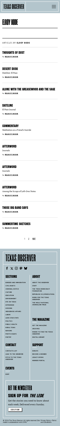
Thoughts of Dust (13, 53)
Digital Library (38, 337)
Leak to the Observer (14, 354)
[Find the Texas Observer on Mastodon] (21, 268)
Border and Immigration (16, 282)
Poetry (8, 337)
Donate (35, 351)
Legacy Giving (37, 357)
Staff (34, 286)
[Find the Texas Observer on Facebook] (7, 268)
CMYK (24, 422)
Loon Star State (12, 318)
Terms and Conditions (48, 421)
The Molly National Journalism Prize (40, 304)
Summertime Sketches (16, 224)
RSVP (7, 374)
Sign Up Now (15, 410)
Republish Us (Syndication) (43, 294)
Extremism (10, 305)
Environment (11, 299)
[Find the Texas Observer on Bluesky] (25, 268)
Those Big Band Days (15, 208)
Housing (9, 308)
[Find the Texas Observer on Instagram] (16, 268)
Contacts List (11, 351)
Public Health (11, 324)
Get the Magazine (39, 325)
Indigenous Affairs (13, 311)
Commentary (10, 126)
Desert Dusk (10, 69)
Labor (8, 315)
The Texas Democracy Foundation (41, 290)
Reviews (9, 331)
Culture (9, 292)
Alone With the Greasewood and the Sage (28, 89)
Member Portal (38, 360)
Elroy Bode (11, 56)
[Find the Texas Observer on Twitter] (11, 268)
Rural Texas (10, 327)
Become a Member (39, 354)
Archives (36, 329)
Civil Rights (10, 286)
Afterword (9, 146)
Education (10, 295)
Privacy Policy (46, 420)
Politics (9, 321)
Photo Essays (11, 334)
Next (34, 239)
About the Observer (40, 282)
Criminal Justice (12, 289)
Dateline (7, 105)
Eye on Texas (11, 302)
